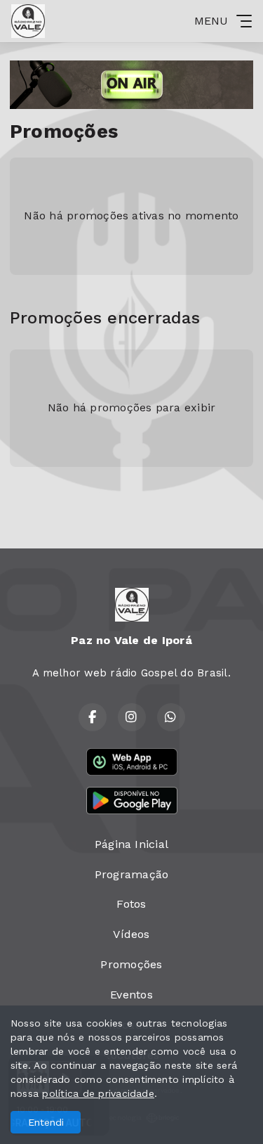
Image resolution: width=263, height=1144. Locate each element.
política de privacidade (98, 1093)
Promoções (131, 964)
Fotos (131, 904)
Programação (132, 874)
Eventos (131, 994)
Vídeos (131, 934)
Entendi (46, 1122)
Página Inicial (131, 844)
